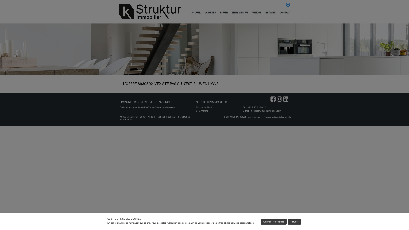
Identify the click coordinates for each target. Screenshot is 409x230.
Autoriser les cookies (273, 221)
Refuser (294, 221)
